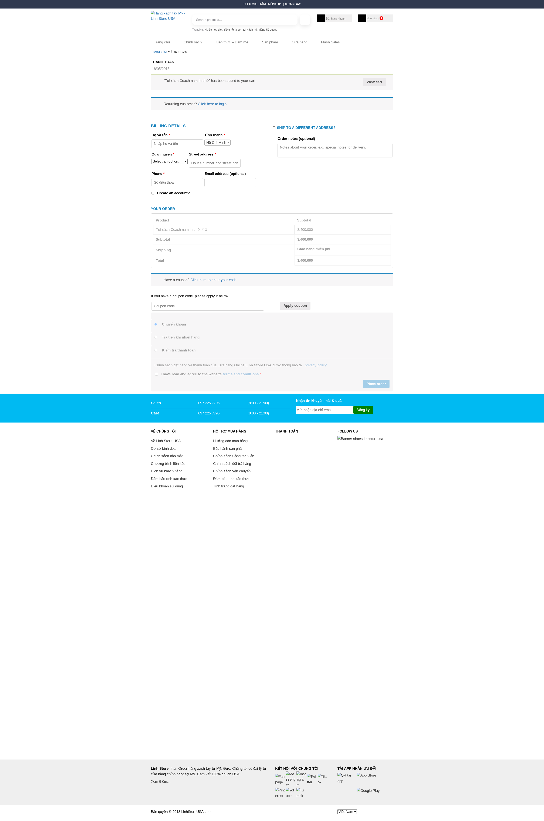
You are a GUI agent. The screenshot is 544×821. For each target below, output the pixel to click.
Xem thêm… (161, 782)
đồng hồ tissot (232, 29)
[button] (149, 5)
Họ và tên (161, 135)
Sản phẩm (270, 42)
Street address (202, 154)
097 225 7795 (209, 403)
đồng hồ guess (268, 29)
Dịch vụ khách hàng (166, 471)
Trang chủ (162, 42)
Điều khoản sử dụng (167, 486)
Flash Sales (330, 42)
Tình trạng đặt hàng (228, 486)
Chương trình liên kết (168, 464)
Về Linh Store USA (166, 441)
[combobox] (217, 143)
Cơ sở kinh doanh (165, 449)
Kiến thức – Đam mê (231, 42)
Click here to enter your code (213, 280)
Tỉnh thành (214, 135)
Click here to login (212, 104)
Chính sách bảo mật (167, 456)
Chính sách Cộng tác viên (233, 456)
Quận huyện (163, 154)
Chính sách (193, 42)
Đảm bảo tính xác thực (169, 479)
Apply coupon (295, 306)
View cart (374, 82)
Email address (225, 174)
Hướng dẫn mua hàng (230, 441)
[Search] (305, 19)
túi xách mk (250, 29)
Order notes (296, 139)
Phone (158, 174)
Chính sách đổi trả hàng (232, 464)
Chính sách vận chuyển (232, 471)
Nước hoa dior (213, 29)
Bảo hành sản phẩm (229, 449)
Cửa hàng (299, 42)
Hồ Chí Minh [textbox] (216, 143)
